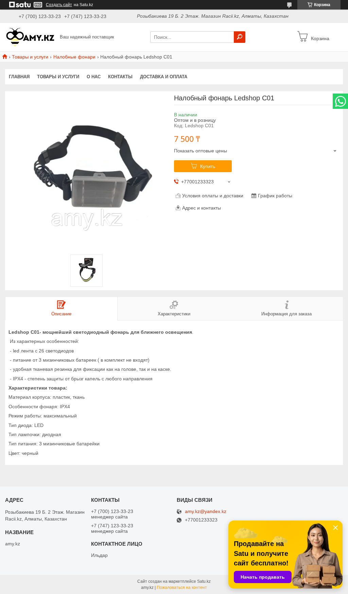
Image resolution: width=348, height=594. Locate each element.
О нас (94, 76)
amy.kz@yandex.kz (205, 511)
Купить (207, 166)
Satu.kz (204, 581)
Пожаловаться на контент (182, 587)
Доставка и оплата (163, 76)
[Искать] (239, 37)
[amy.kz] (30, 36)
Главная (19, 76)
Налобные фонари (74, 57)
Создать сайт (59, 4)
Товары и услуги (30, 57)
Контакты (120, 76)
